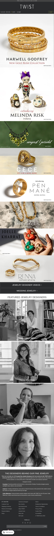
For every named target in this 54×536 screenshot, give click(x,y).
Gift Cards (21, 515)
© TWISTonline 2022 (40, 515)
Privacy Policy (38, 508)
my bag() (19, 11)
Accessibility (38, 513)
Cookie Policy (38, 511)
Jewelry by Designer (23, 501)
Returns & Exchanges (7, 508)
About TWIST (22, 508)
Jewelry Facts (22, 511)
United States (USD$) (15, 530)
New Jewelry (22, 504)
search (13, 11)
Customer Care (5, 504)
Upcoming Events (23, 506)
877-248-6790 (5, 501)
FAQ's (3, 513)
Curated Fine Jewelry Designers (24, 476)
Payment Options (6, 511)
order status (8, 11)
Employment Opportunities (41, 504)
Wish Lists (21, 513)
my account (3, 11)
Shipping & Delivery (6, 506)
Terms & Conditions (40, 506)
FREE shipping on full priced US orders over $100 (27, 0)
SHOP (50, 12)
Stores (36, 501)
